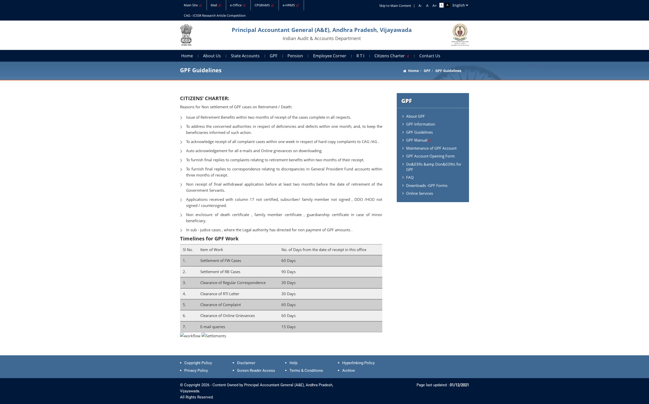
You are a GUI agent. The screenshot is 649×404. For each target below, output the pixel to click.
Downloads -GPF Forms (426, 185)
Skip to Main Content (395, 5)
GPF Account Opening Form (430, 156)
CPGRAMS (263, 5)
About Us (212, 56)
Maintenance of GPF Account (431, 148)
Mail (215, 5)
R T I (360, 56)
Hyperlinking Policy (358, 363)
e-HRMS (289, 5)
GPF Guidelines (419, 132)
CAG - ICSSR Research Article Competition (215, 15)
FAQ (410, 177)
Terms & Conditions (306, 370)
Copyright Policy (198, 363)
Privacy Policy (196, 370)
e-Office (236, 5)
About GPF (415, 116)
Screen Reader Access (256, 370)
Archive (348, 370)
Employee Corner (329, 56)
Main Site (191, 5)
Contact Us (429, 56)
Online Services (419, 193)
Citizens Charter (390, 56)
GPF (273, 56)
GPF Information (420, 124)
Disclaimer (246, 363)
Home (187, 56)
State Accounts (245, 56)
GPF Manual (417, 140)
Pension (295, 56)
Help (293, 363)
